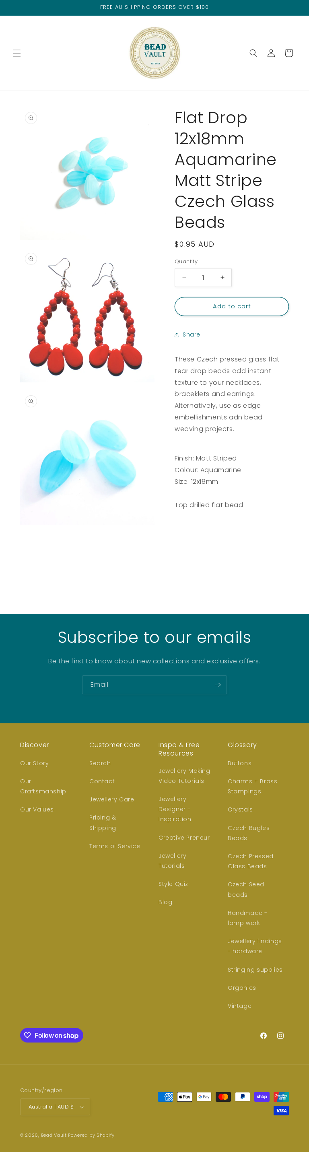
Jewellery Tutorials (172, 861)
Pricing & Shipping (102, 822)
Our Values (37, 809)
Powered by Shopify (91, 1135)
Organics (242, 988)
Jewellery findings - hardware (255, 946)
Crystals (240, 809)
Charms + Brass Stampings (252, 786)
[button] (17, 53)
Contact (102, 781)
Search (100, 763)
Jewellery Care (111, 799)
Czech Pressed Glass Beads (251, 861)
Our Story (34, 763)
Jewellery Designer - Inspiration (175, 809)
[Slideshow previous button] (177, 547)
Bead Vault (54, 1135)
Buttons (239, 763)
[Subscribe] (218, 684)
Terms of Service (114, 846)
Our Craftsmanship (43, 786)
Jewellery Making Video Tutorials (184, 776)
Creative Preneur (184, 838)
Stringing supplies (255, 970)
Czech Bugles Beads (249, 833)
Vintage (239, 1006)
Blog (165, 902)
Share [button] (191, 334)
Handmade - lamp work (248, 918)
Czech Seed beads (246, 889)
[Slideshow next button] (285, 547)
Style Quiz (173, 884)
